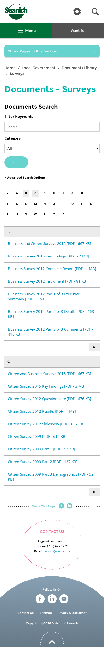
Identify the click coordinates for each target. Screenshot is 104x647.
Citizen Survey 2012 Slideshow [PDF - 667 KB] (46, 423)
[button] (95, 11)
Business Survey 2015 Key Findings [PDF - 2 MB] (48, 256)
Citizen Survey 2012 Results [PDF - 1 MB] (42, 411)
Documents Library (79, 68)
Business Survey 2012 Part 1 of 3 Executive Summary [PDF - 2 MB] (44, 296)
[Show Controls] (77, 12)
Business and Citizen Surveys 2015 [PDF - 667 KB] (49, 243)
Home (9, 68)
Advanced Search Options (26, 177)
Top (94, 347)
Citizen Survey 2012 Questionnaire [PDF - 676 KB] (49, 398)
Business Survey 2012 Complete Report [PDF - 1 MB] (52, 268)
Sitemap (46, 613)
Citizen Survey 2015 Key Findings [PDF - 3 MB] (46, 386)
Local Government (38, 68)
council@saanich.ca (57, 551)
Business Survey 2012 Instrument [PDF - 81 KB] (47, 281)
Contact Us (25, 613)
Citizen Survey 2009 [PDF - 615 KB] (37, 436)
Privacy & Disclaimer (72, 613)
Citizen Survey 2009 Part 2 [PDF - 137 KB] (42, 461)
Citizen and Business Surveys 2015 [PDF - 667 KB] (49, 373)
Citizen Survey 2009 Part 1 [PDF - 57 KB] (41, 449)
